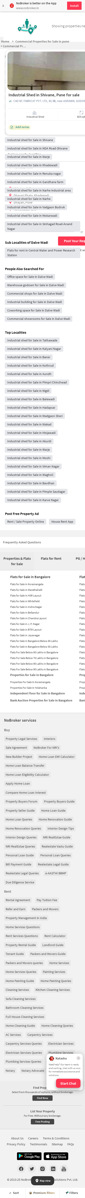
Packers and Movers (45, 909)
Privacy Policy (16, 1144)
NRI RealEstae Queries (20, 846)
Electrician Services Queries (24, 1053)
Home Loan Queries (19, 819)
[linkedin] (53, 1169)
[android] (29, 1156)
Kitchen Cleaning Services (53, 990)
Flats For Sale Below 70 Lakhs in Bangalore (34, 658)
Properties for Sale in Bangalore (31, 675)
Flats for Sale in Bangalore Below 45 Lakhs (34, 641)
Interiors (49, 739)
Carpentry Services (40, 1035)
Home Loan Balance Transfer (25, 765)
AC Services (13, 1035)
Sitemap (57, 1144)
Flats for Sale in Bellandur (24, 612)
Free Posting (42, 1121)
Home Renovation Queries (23, 828)
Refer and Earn (15, 909)
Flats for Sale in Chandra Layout (28, 618)
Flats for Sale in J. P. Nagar (25, 624)
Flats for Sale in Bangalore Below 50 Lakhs (34, 646)
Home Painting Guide (20, 981)
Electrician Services (61, 1043)
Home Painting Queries (56, 981)
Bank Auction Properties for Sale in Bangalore (41, 700)
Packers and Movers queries (24, 963)
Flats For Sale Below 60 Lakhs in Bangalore (34, 652)
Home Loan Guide (53, 810)
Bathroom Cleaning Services (25, 1008)
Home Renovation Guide (55, 819)
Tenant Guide (15, 954)
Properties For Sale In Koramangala (30, 682)
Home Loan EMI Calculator (57, 757)
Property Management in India (26, 918)
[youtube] (64, 1169)
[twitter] (32, 1169)
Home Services (59, 963)
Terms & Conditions (56, 1138)
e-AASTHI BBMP (55, 873)
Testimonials (38, 1144)
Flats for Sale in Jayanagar (25, 635)
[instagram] (42, 1169)
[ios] (56, 1156)
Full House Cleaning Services (25, 1017)
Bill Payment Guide (18, 864)
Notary (10, 1071)
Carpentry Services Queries (24, 1043)
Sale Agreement (16, 748)
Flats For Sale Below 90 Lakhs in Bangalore (34, 669)
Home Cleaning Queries (57, 1026)
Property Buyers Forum (21, 801)
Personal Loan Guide (20, 855)
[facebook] (21, 1169)
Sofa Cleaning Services (21, 999)
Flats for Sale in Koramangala (26, 584)
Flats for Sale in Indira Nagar (26, 607)
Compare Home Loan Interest (26, 792)
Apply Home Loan (18, 783)
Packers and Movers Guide (48, 954)
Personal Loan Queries (55, 855)
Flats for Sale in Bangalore (30, 576)
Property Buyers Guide (59, 801)
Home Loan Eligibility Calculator (27, 775)
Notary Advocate (33, 1071)
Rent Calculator (55, 936)
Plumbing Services (61, 1053)
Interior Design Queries (21, 837)
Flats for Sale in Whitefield (25, 601)
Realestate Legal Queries (22, 873)
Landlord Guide (52, 945)
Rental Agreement (18, 900)
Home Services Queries (21, 972)
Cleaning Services (17, 990)
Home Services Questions (23, 927)
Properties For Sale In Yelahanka (28, 687)
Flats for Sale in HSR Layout (25, 595)
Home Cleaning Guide (20, 1026)
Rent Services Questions (22, 936)
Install (74, 6)
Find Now (42, 1098)
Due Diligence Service (20, 882)
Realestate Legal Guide (53, 864)
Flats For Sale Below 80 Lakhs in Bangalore (34, 663)
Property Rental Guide (21, 945)
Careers (33, 1138)
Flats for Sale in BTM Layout (25, 629)
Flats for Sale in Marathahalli (26, 590)
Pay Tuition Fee (47, 900)
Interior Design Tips (61, 828)
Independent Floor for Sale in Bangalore (37, 693)
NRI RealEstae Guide (56, 837)
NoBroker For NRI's (46, 748)
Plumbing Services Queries (23, 1061)
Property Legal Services (21, 739)
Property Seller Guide (20, 810)
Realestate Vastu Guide (57, 846)
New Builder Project (19, 757)
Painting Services (54, 972)
